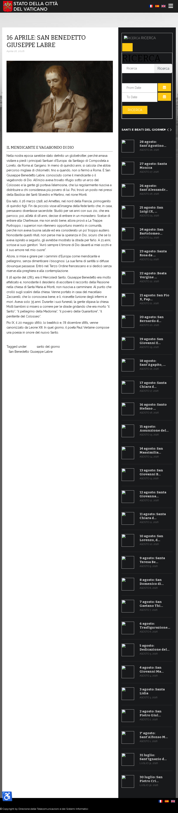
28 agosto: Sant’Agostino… (153, 144)
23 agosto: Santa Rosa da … (153, 253)
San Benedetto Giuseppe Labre (31, 351)
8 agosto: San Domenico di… (152, 582)
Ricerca (135, 110)
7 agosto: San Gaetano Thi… (151, 604)
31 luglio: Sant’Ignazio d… (153, 757)
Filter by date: (131, 80)
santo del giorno (48, 346)
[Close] (127, 47)
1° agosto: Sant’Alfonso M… (154, 735)
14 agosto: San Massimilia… (151, 450)
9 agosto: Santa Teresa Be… (152, 560)
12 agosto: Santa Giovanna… (153, 494)
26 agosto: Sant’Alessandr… (154, 188)
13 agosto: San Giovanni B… (151, 472)
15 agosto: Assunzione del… (154, 428)
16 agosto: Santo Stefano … (153, 406)
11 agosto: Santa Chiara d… (153, 516)
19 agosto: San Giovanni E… (151, 341)
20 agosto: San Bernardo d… (152, 319)
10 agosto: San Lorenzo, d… (151, 538)
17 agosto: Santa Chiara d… (153, 385)
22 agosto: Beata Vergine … (153, 275)
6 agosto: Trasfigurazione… (155, 625)
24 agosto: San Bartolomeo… (151, 231)
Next (171, 129)
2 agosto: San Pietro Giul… (151, 713)
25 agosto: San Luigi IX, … (151, 209)
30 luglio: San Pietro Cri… (151, 779)
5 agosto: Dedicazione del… (155, 647)
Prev (168, 129)
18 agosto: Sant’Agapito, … (153, 363)
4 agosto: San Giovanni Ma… (152, 669)
